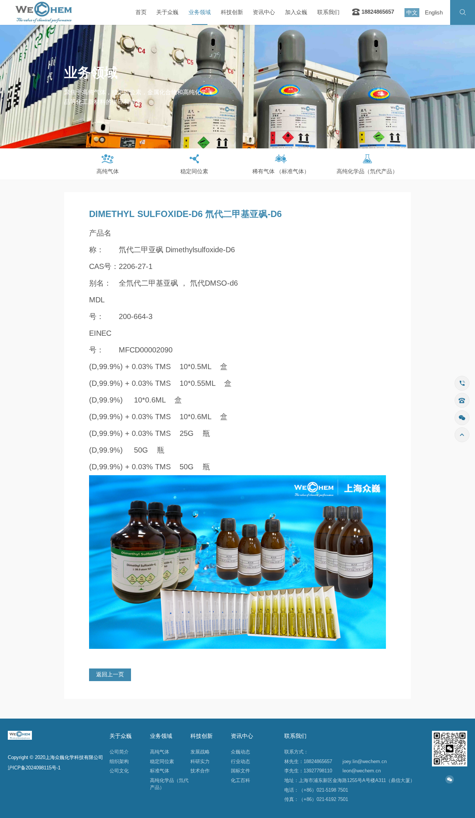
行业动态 (240, 761)
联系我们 (328, 12)
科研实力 (200, 761)
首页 (141, 12)
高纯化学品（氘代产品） (169, 784)
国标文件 (240, 770)
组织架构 (119, 761)
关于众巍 (167, 12)
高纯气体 (159, 752)
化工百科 (240, 780)
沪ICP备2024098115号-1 (34, 768)
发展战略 (200, 752)
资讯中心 (264, 12)
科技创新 (232, 12)
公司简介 (119, 752)
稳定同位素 (162, 761)
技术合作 (200, 770)
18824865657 (377, 12)
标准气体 (159, 770)
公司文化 (119, 770)
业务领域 (200, 12)
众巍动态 (240, 752)
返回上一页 (110, 674)
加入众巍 (296, 12)
